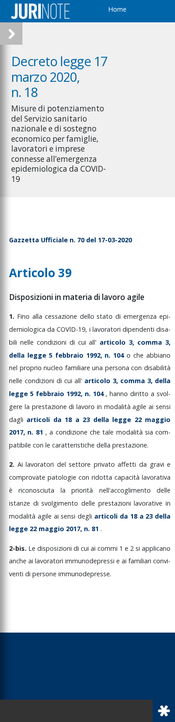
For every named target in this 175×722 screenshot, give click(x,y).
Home (117, 9)
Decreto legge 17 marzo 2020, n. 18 (59, 76)
